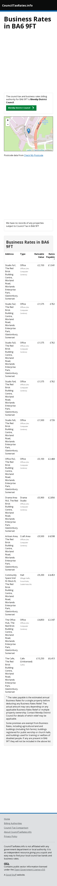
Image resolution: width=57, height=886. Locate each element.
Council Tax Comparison (16, 827)
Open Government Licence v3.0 (29, 869)
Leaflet (29, 150)
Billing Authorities (13, 823)
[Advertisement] (28, 62)
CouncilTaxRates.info (17, 5)
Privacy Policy (10, 836)
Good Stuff (11, 874)
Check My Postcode (33, 155)
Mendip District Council (19, 108)
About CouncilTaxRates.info (18, 832)
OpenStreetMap (39, 150)
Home (7, 819)
